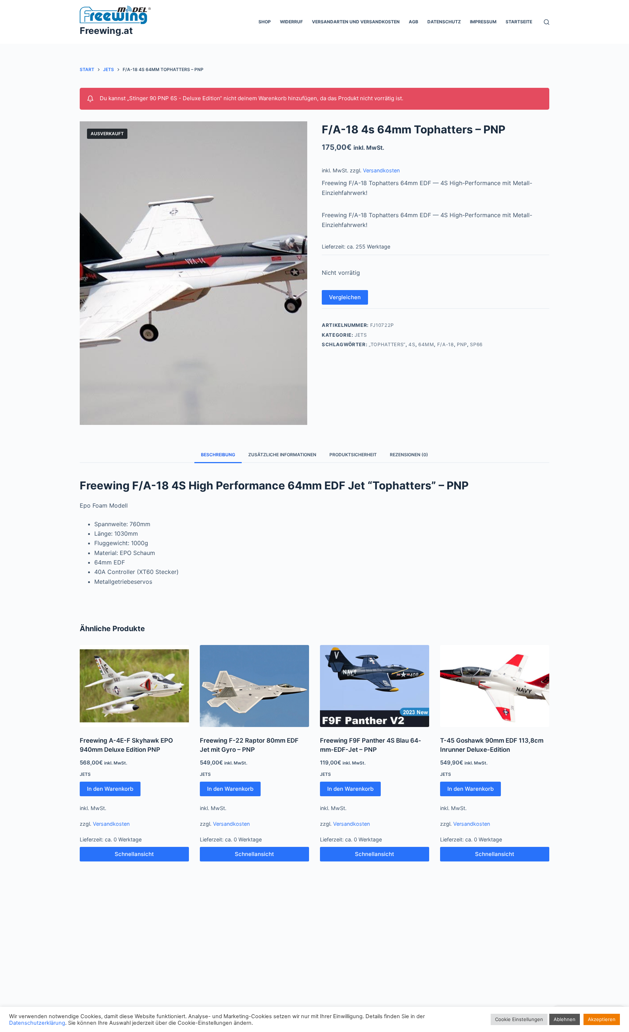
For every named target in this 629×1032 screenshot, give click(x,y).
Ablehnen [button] (564, 1019)
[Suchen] (546, 22)
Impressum (483, 21)
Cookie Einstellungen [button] (519, 1019)
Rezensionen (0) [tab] (409, 454)
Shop (264, 21)
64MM (426, 344)
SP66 (476, 344)
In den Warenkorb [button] (110, 788)
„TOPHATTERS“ (387, 344)
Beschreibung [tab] (218, 454)
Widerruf (291, 21)
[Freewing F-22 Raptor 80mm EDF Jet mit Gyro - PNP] (254, 686)
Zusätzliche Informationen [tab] (282, 454)
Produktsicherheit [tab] (353, 454)
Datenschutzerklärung (37, 1023)
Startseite (519, 21)
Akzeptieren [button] (602, 1019)
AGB (413, 21)
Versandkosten (381, 170)
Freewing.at (106, 30)
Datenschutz (444, 21)
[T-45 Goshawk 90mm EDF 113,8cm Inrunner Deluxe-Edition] (494, 686)
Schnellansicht (134, 854)
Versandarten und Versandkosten (356, 21)
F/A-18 (445, 344)
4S (411, 344)
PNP (462, 344)
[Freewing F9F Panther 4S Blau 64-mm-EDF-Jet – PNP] (374, 686)
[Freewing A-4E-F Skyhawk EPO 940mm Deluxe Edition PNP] (134, 686)
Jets (361, 335)
